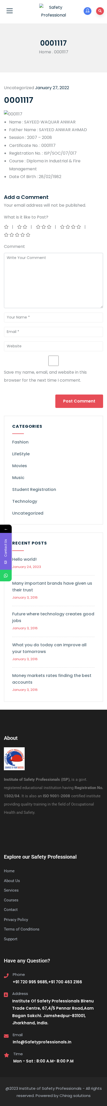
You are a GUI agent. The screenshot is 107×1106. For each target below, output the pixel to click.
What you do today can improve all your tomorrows (49, 648)
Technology (24, 501)
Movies (19, 466)
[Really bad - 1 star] (6, 227)
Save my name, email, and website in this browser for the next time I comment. (45, 376)
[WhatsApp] (6, 575)
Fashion (20, 442)
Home (45, 52)
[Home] (14, 758)
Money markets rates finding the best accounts (51, 679)
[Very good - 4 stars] (71, 227)
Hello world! (24, 559)
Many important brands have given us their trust (52, 586)
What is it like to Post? (26, 217)
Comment (14, 246)
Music (18, 478)
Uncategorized (27, 513)
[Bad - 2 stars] (22, 227)
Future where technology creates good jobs (53, 617)
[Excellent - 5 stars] (17, 235)
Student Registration (34, 489)
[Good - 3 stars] (44, 227)
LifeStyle (21, 454)
